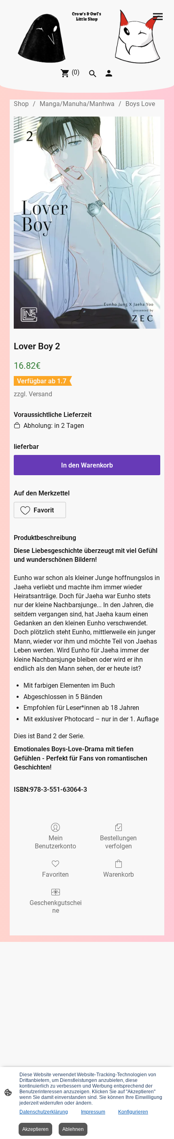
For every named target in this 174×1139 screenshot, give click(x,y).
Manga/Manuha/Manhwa (77, 104)
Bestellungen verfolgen (118, 842)
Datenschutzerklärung (43, 1112)
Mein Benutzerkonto (55, 842)
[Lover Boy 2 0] (87, 223)
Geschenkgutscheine (56, 906)
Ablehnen (73, 1129)
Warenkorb (118, 874)
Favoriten (55, 874)
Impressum (93, 1112)
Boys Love (140, 104)
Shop (21, 104)
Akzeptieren (35, 1129)
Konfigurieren (133, 1112)
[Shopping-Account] (109, 73)
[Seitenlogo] (87, 51)
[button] (40, 510)
